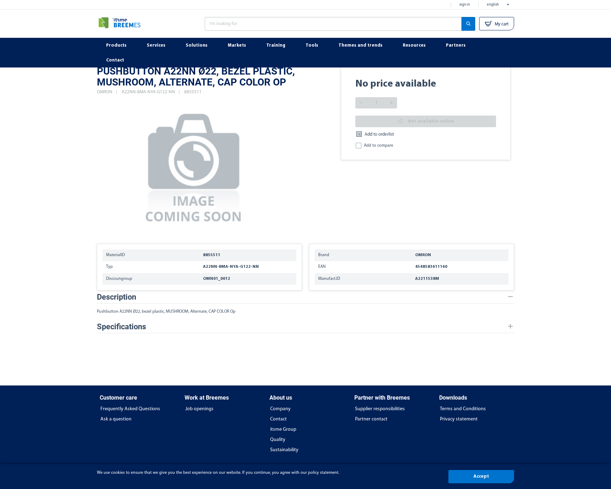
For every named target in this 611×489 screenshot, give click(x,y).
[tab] (305, 297)
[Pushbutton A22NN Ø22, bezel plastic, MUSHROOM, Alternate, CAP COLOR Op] (194, 166)
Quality (277, 439)
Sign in (464, 5)
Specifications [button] (121, 326)
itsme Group (283, 429)
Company (280, 409)
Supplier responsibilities (380, 409)
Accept (481, 476)
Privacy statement (459, 419)
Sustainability (284, 450)
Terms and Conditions (463, 409)
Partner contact (371, 419)
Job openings (199, 409)
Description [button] (116, 297)
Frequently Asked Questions (130, 409)
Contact (278, 419)
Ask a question (116, 419)
